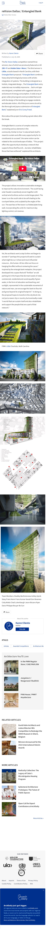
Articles (6, 646)
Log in (41, 3)
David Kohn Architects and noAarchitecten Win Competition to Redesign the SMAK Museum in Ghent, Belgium (30, 731)
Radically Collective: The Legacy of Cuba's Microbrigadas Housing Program (28, 775)
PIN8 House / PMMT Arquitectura (29, 696)
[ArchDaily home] (23, 3)
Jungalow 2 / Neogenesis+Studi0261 (30, 679)
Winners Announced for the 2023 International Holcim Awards (29, 745)
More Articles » (38, 818)
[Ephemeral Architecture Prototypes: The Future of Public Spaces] (9, 793)
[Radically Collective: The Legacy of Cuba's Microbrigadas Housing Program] (9, 776)
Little (8, 346)
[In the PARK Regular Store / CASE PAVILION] (11, 667)
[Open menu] (3, 2)
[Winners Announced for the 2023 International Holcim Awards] (9, 748)
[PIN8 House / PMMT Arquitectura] (11, 700)
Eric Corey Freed (25, 109)
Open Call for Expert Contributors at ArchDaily (28, 805)
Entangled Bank (8, 74)
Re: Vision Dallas (11, 62)
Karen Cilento (23, 623)
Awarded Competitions (21, 646)
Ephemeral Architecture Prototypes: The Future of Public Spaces (28, 790)
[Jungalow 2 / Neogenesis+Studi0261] (11, 684)
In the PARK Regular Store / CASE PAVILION (30, 663)
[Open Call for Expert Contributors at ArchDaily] (9, 809)
